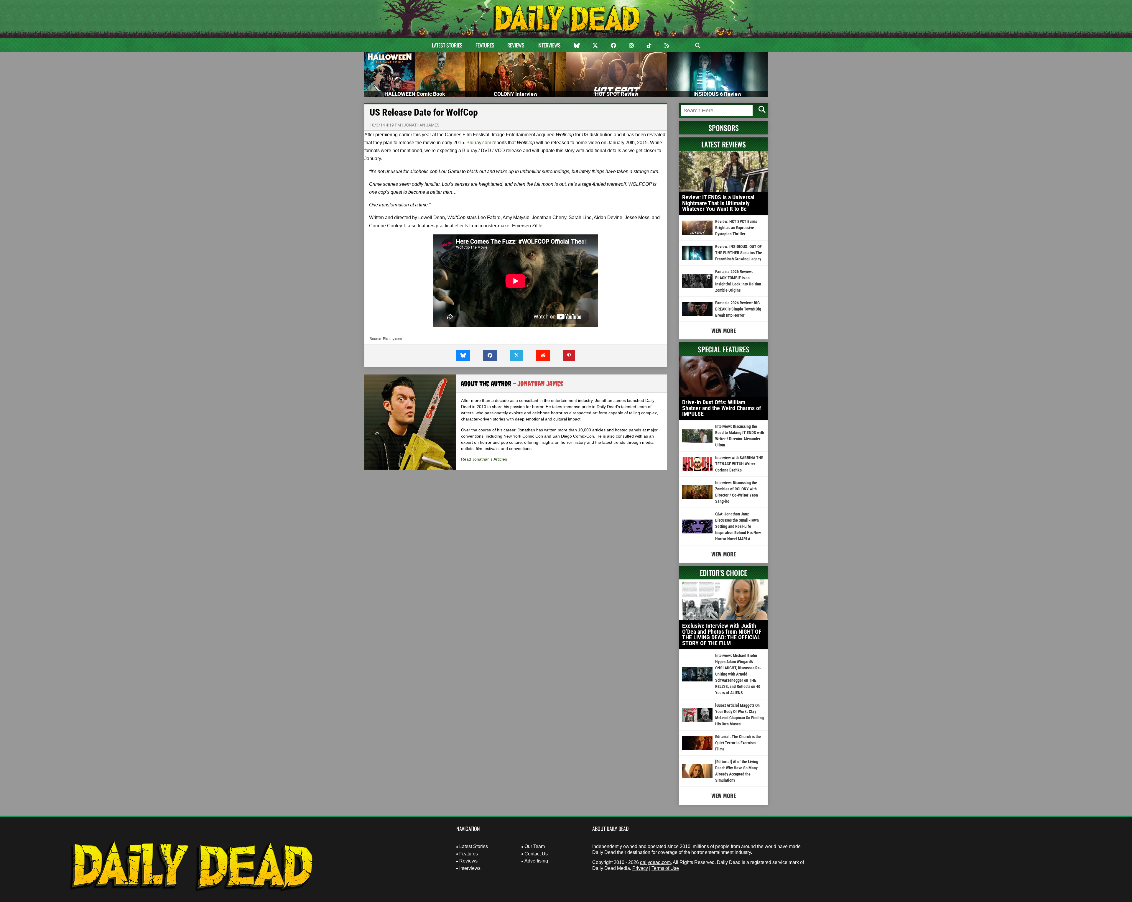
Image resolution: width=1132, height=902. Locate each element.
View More (723, 330)
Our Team (534, 846)
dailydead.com (655, 862)
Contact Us (536, 853)
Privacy (640, 868)
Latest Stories (447, 45)
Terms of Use (665, 868)
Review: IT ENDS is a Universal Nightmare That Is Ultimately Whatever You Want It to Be (718, 203)
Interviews (549, 45)
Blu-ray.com (478, 142)
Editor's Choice (723, 572)
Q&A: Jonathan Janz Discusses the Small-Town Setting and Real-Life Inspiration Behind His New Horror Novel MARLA (738, 526)
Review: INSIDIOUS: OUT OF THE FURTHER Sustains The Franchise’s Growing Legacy (738, 252)
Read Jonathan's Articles (484, 459)
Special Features (723, 349)
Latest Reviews (723, 144)
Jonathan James (421, 125)
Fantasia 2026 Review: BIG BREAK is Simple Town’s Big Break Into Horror (738, 309)
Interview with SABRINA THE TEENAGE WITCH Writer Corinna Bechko (739, 463)
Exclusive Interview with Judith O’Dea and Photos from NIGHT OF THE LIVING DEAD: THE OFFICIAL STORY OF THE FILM (721, 634)
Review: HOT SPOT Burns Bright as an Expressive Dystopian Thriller (736, 227)
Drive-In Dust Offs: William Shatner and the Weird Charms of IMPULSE (721, 408)
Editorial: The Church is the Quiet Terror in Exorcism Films (738, 742)
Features (484, 45)
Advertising (536, 860)
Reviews (515, 45)
